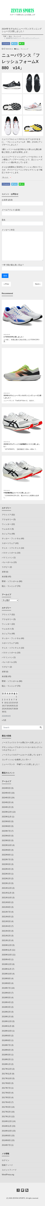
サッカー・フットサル (11, 538)
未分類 (4, 577)
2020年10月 (7, 955)
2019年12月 (7, 964)
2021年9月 (6, 902)
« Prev (6, 284)
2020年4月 (6, 959)
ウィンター (6, 524)
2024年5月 (6, 788)
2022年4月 (6, 869)
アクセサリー (7, 519)
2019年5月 (6, 998)
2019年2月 (6, 1012)
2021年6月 (6, 917)
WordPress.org (8, 1175)
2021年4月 (6, 926)
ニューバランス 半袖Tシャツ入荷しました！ (21, 764)
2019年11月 (7, 969)
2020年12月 (7, 945)
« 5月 (4, 720)
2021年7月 (6, 912)
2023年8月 (6, 826)
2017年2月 (6, 1112)
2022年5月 (6, 864)
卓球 (4, 572)
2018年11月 (7, 1026)
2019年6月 (6, 993)
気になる (5, 177)
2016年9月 (6, 1136)
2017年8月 (6, 1083)
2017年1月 (6, 1117)
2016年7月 (6, 1145)
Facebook (6, 43)
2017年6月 (6, 1093)
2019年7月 (6, 988)
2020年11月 (7, 950)
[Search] (40, 727)
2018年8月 (6, 1040)
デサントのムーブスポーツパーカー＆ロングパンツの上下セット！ (22, 748)
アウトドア (6, 515)
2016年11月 (7, 1126)
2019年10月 (7, 974)
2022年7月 (6, 859)
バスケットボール (9, 553)
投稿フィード (7, 1165)
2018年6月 (6, 1050)
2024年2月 (6, 802)
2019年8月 (6, 983)
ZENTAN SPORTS (19, 1198)
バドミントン (7, 558)
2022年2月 (6, 879)
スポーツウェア (8, 543)
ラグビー (5, 567)
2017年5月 (6, 1097)
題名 (3, 220)
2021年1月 (6, 940)
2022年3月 (6, 874)
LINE (22, 43)
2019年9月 (6, 978)
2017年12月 (7, 1069)
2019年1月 (6, 1017)
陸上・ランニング (22, 49)
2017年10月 (7, 1078)
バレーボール (7, 562)
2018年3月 (6, 1055)
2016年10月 (7, 1131)
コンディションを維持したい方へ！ (16, 760)
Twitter (15, 43)
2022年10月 (7, 845)
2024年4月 (6, 793)
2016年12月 (7, 1121)
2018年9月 (6, 1036)
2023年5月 (6, 840)
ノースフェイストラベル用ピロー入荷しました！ (22, 742)
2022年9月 (6, 850)
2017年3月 (6, 1107)
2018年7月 (6, 1045)
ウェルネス (6, 529)
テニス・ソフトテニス (11, 548)
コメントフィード (9, 1170)
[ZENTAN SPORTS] (22, 10)
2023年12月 (7, 812)
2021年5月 (6, 921)
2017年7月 (6, 1088)
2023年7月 (6, 831)
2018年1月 (6, 1064)
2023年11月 (7, 817)
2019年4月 (6, 1002)
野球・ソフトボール (10, 581)
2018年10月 (7, 1031)
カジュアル (6, 534)
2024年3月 (6, 798)
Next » (37, 284)
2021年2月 (6, 936)
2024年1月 (6, 807)
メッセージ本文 (8, 230)
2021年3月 (6, 931)
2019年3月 (6, 1007)
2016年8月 (6, 1140)
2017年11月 (7, 1074)
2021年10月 (7, 898)
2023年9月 (6, 821)
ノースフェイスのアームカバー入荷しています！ (22, 755)
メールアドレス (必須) (11, 210)
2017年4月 (6, 1102)
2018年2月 (6, 1059)
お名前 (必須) (7, 200)
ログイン (5, 1160)
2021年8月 (6, 907)
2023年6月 (6, 836)
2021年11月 (7, 893)
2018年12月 (7, 1021)
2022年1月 (6, 883)
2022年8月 (6, 855)
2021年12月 (7, 888)
